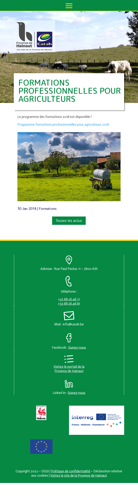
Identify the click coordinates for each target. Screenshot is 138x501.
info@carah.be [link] (73, 324)
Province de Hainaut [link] (69, 371)
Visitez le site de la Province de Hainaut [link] (78, 475)
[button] (69, 5)
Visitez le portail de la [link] (69, 367)
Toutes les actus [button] (69, 220)
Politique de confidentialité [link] (70, 471)
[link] (34, 49)
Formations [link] (48, 208)
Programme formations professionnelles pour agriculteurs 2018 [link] (63, 124)
